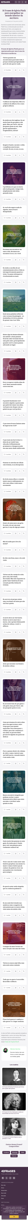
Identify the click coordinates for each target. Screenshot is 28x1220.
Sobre (2, 1205)
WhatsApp (14, 1152)
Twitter (22, 1152)
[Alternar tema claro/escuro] (22, 2)
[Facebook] (2, 1178)
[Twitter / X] (6, 1178)
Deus (2, 1198)
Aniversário (4, 1190)
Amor (2, 1188)
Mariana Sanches (15, 1049)
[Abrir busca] (16, 2)
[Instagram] (10, 1178)
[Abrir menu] (25, 2)
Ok (14, 1216)
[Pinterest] (14, 1178)
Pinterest (14, 1156)
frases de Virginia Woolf (12, 1042)
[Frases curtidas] (19, 2)
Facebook (6, 1152)
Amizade (3, 1195)
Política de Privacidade (15, 1210)
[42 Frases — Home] (5, 2)
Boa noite (3, 1193)
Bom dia (3, 1185)
